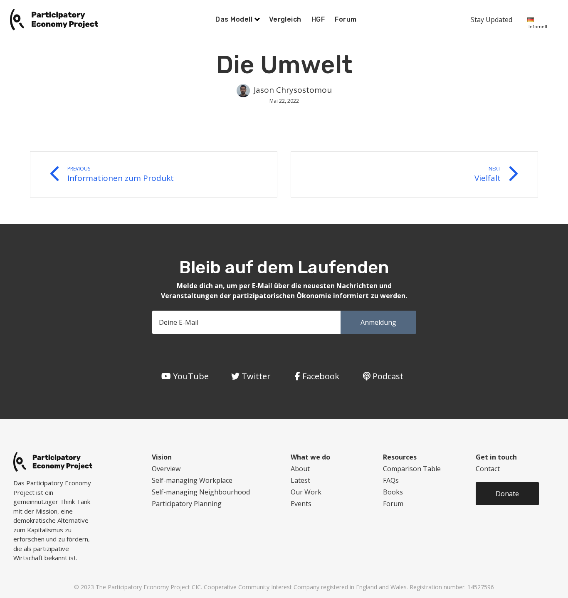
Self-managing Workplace (192, 480)
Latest (300, 480)
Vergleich (285, 19)
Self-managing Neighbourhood (201, 492)
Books (393, 492)
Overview (166, 468)
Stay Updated (491, 19)
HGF (318, 19)
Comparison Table (412, 468)
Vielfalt (487, 174)
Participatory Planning (187, 503)
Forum (345, 19)
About (300, 468)
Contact (488, 468)
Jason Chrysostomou (293, 89)
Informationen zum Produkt (120, 174)
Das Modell (234, 19)
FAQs (391, 480)
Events (301, 503)
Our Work (306, 492)
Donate (507, 493)
